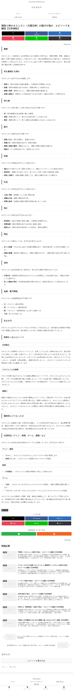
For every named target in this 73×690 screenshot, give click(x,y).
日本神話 (5, 510)
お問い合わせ (60, 681)
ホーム (13, 681)
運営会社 (36, 684)
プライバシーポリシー (36, 681)
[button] (59, 38)
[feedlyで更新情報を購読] (18, 534)
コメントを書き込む (36, 661)
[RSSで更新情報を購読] (54, 534)
